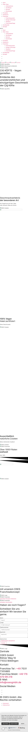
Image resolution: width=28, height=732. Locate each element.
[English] (2, 62)
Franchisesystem (10, 18)
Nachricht (2, 632)
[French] (7, 62)
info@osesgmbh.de (10, 682)
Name (1, 617)
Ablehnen (5, 723)
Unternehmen (9, 6)
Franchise (5, 16)
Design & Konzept (10, 20)
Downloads (9, 11)
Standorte (5, 14)
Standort (8, 21)
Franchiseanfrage (10, 23)
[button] (14, 28)
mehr (22, 723)
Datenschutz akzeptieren (8, 640)
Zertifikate (8, 7)
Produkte (5, 13)
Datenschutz (3, 639)
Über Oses (6, 4)
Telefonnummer (4, 627)
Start (4, 2)
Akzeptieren (14, 723)
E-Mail (1, 622)
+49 (18, 668)
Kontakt (5, 26)
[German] (12, 62)
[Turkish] (17, 62)
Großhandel (6, 25)
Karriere (8, 9)
